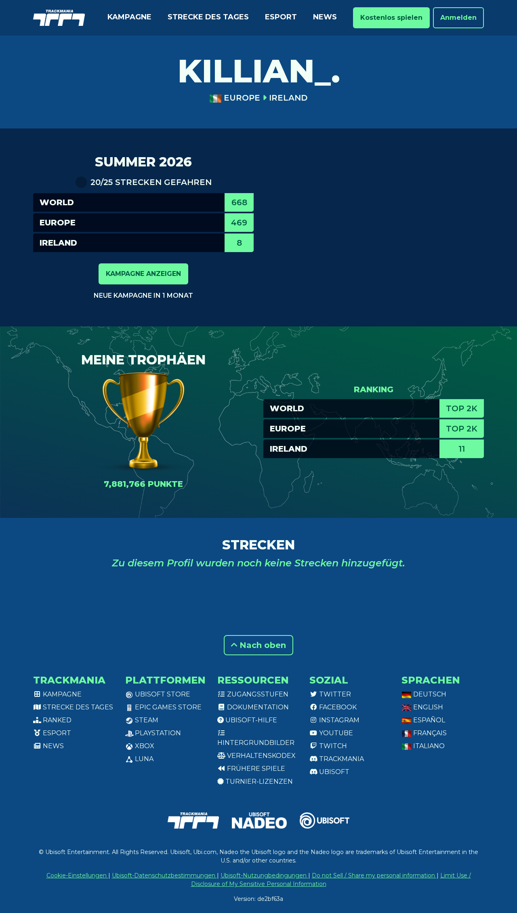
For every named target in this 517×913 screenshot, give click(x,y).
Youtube (335, 733)
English (427, 707)
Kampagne (129, 17)
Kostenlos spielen (391, 17)
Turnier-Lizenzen (258, 781)
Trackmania (340, 759)
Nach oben (261, 645)
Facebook (337, 707)
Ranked (56, 720)
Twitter (334, 694)
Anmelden (458, 17)
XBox (143, 746)
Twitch (332, 746)
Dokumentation (257, 707)
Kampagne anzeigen (143, 274)
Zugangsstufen (256, 694)
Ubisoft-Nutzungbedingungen (264, 875)
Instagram (338, 720)
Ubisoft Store (161, 694)
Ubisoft (333, 772)
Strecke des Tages (208, 17)
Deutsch (429, 694)
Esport (281, 17)
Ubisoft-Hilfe (250, 720)
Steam (145, 720)
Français (429, 733)
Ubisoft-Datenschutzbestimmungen (164, 875)
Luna (143, 759)
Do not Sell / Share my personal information (374, 875)
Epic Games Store (167, 707)
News (325, 17)
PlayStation (157, 733)
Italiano (428, 746)
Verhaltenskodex (260, 755)
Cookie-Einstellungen (77, 875)
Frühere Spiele (255, 768)
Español (428, 720)
